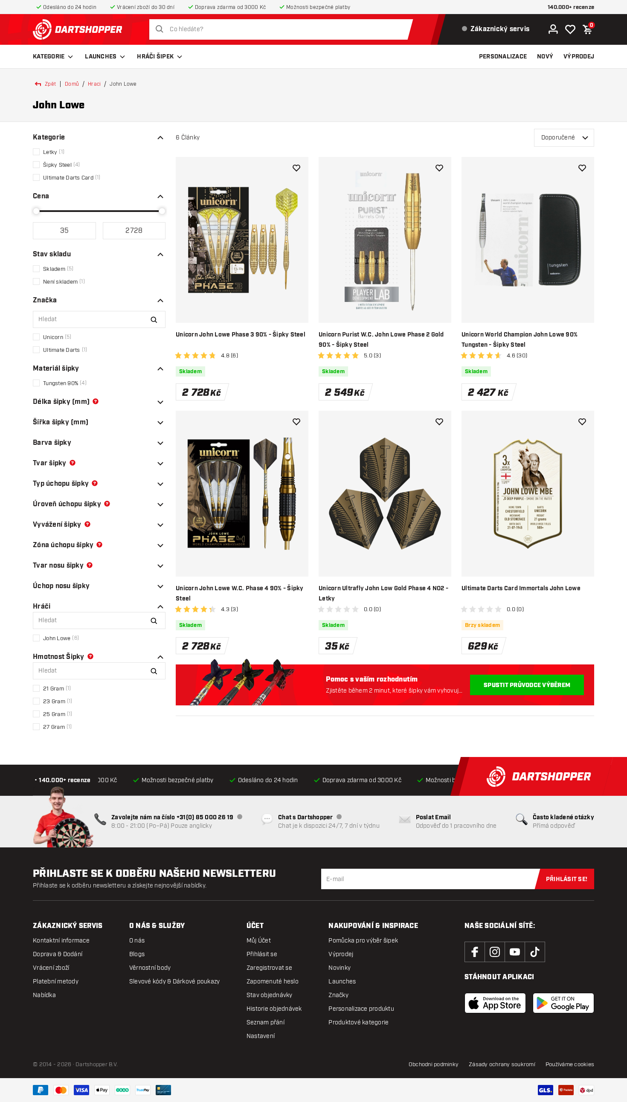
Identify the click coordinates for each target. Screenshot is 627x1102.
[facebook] (474, 952)
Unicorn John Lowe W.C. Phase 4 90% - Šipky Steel (240, 594)
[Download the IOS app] (495, 1003)
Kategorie (48, 57)
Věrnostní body (150, 968)
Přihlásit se (262, 954)
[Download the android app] (563, 1003)
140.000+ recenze (571, 7)
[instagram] (495, 952)
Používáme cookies (570, 1064)
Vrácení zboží (51, 968)
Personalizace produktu (361, 1008)
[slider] (36, 211)
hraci (94, 84)
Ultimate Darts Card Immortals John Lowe (521, 588)
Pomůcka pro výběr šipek (363, 940)
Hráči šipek (155, 57)
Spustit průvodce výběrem (527, 685)
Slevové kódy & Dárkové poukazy (174, 981)
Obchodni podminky (434, 1064)
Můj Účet (259, 940)
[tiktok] (535, 952)
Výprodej (340, 954)
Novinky (339, 968)
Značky (338, 995)
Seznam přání (265, 1022)
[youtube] (515, 952)
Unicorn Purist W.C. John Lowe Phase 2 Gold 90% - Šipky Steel (381, 340)
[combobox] (283, 29)
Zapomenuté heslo (273, 981)
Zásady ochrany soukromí (502, 1064)
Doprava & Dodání (57, 954)
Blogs (137, 954)
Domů (72, 84)
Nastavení (261, 1036)
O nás (137, 940)
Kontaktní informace (61, 940)
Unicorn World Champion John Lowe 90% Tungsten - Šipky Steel (520, 340)
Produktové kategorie (358, 1022)
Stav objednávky (270, 995)
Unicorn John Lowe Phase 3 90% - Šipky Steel (240, 335)
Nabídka (44, 995)
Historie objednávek (274, 1008)
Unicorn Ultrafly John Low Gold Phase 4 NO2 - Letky (383, 594)
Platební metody (55, 981)
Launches (100, 57)
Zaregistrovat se (269, 968)
